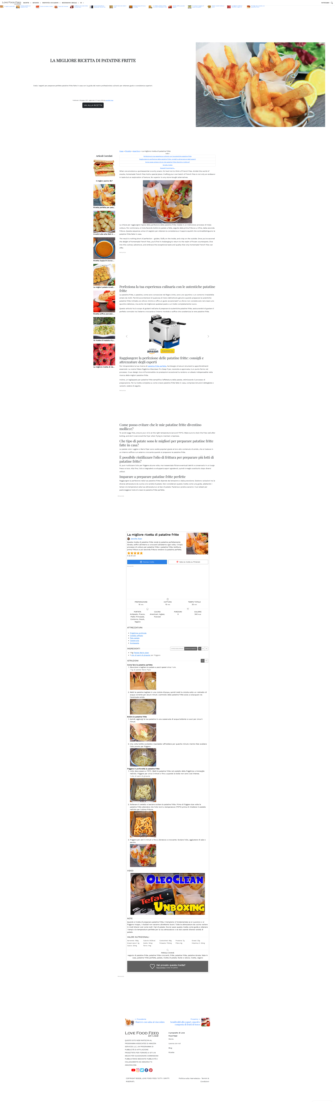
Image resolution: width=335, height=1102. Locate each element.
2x (203, 648)
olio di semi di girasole (140, 655)
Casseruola (134, 641)
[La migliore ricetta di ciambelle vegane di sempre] (104, 354)
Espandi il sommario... (167, 168)
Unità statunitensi (177, 648)
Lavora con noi (175, 1043)
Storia (171, 1039)
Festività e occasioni (50, 3)
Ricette (26, 3)
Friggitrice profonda (138, 633)
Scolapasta (134, 643)
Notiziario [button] (325, 3)
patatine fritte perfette (157, 366)
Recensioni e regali (69, 3)
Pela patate (134, 638)
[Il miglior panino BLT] (104, 168)
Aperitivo (136, 151)
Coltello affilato (136, 636)
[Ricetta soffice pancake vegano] (104, 301)
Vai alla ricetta (167, 165)
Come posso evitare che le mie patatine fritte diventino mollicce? (167, 162)
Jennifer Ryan (109, 100)
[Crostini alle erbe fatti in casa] (104, 221)
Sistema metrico (190, 648)
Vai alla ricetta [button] (93, 105)
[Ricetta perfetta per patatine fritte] (104, 195)
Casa (121, 151)
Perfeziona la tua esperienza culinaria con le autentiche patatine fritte (167, 156)
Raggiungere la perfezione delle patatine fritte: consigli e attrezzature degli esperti (167, 159)
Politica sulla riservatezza (189, 1078)
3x (206, 648)
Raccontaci (161, 968)
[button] (128, 553)
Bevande (36, 3)
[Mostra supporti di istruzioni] (202, 660)
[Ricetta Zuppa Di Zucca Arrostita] (104, 248)
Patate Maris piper (141, 653)
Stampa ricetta (148, 562)
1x (199, 648)
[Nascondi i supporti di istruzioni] (206, 660)
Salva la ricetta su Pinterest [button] (189, 562)
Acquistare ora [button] (167, 351)
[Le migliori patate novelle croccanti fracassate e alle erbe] (104, 275)
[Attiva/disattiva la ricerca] (332, 2)
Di (81, 3)
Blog (170, 1048)
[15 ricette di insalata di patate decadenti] (104, 328)
